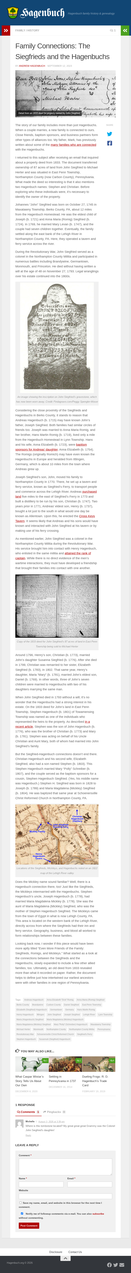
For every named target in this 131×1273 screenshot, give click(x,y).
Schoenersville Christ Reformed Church (55, 1034)
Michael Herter (23, 1029)
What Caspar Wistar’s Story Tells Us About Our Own (29, 1081)
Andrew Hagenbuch (32, 66)
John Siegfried (54, 1014)
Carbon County (54, 1005)
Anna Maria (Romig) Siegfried (90, 1000)
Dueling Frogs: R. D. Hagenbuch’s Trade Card (95, 1081)
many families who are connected (73, 145)
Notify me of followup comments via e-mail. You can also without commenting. (61, 1215)
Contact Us (75, 1252)
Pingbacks (56, 1112)
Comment (25, 1155)
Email (71, 1178)
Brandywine (37, 1005)
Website (23, 1190)
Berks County (23, 1005)
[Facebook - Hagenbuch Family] (109, 1265)
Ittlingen (40, 1014)
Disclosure (55, 1252)
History (33, 30)
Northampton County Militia (81, 1029)
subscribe (98, 1213)
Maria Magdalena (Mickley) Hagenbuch (65, 1019)
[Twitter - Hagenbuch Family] (115, 1265)
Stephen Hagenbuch (26, 1039)
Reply (28, 1135)
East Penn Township (91, 1005)
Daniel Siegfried (71, 1005)
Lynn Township (105, 1014)
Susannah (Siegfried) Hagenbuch (54, 1039)
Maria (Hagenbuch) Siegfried (30, 1019)
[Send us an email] (121, 1265)
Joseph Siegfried (72, 1014)
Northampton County (56, 1029)
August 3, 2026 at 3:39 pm (51, 1121)
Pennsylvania (104, 1029)
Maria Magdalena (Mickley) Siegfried (34, 1024)
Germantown (56, 1009)
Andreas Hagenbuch (33, 1000)
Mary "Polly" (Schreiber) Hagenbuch (70, 1024)
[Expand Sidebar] (6, 30)
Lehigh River (89, 1014)
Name (23, 1178)
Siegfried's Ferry (84, 1034)
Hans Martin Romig (86, 1009)
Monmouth (38, 1029)
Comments (30, 1112)
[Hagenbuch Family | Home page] (35, 13)
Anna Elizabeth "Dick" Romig (60, 1000)
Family (20, 30)
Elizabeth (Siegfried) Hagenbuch (32, 1009)
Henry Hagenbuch (25, 1014)
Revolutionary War (25, 1034)
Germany (69, 1009)
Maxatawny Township (101, 1024)
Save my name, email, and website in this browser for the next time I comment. (60, 1205)
